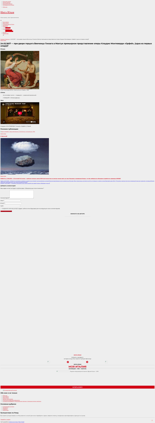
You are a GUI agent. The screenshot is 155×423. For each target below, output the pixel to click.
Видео (4, 32)
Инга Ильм (7, 12)
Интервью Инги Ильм (8, 5)
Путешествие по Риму (8, 24)
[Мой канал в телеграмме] (87, 362)
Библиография (9, 31)
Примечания (8, 30)
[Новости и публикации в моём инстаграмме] (68, 362)
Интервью (8, 27)
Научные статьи (7, 1)
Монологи (5, 25)
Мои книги (6, 23)
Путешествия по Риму (8, 406)
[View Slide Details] (10, 390)
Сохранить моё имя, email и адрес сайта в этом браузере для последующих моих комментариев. (31, 208)
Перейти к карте (5, 419)
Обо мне (5, 7)
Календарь (6, 33)
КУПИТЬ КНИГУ (77, 387)
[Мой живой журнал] (48, 362)
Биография (6, 22)
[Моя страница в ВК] (106, 362)
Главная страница (5, 39)
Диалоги (5, 26)
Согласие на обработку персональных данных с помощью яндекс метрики (22, 401)
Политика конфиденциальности (11, 400)
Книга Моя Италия (7, 3)
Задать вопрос (6, 2)
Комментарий (5, 198)
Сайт (1, 206)
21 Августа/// (3, 136)
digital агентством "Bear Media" (16, 422)
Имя (2, 200)
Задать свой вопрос (8, 399)
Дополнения (6, 29)
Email (2, 203)
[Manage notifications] (152, 420)
